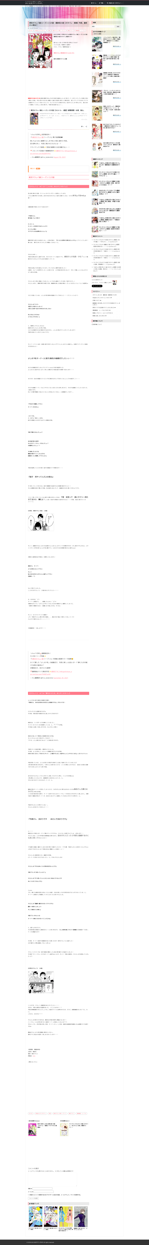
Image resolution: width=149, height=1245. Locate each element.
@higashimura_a (71, 151)
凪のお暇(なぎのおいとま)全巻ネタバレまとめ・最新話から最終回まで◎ (111, 144)
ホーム (94, 3)
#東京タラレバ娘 (38, 137)
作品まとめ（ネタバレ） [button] (114, 3)
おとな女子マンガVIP (37, 1242)
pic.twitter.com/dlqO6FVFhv (40, 153)
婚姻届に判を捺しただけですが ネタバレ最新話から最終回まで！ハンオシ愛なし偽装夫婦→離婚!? (111, 75)
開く (38, 168)
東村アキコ (70, 30)
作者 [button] (101, 3)
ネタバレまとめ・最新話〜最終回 (104, 295)
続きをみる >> (117, 46)
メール (30, 1192)
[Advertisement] (74, 13)
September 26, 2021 (61, 678)
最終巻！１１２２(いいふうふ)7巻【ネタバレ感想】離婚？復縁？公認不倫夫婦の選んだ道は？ (112, 57)
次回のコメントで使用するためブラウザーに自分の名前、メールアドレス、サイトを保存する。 (55, 1195)
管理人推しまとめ (99, 316)
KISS (34, 1056)
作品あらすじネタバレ (40, 30)
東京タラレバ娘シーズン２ (59, 30)
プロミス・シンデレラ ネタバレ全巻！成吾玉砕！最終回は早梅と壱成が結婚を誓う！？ (112, 92)
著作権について (97, 324)
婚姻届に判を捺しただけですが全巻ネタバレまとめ (106, 304)
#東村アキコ (60, 151)
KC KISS (31, 30)
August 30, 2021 (60, 157)
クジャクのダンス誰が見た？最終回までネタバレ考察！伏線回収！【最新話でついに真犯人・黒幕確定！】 (111, 40)
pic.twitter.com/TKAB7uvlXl (40, 674)
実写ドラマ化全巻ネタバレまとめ (103, 307)
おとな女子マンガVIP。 (34, 3)
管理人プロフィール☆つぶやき (103, 313)
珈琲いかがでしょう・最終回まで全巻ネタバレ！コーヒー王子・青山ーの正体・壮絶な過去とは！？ (111, 108)
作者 (49, 30)
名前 (30, 1188)
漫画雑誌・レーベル (80, 30)
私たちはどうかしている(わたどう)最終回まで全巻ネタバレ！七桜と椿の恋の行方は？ (112, 126)
